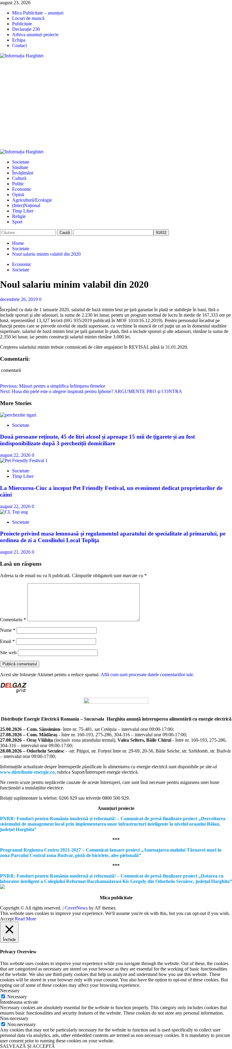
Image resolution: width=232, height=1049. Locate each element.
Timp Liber (23, 210)
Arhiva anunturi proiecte (35, 34)
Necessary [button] (10, 990)
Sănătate (20, 167)
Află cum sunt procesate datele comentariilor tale (147, 674)
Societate (20, 162)
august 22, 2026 (16, 455)
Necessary (17, 996)
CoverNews (76, 907)
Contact (19, 45)
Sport (17, 221)
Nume (7, 630)
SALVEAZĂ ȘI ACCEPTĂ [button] (27, 1046)
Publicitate (22, 23)
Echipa (18, 40)
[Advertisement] (116, 104)
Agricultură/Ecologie (32, 200)
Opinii (18, 194)
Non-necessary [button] (14, 1018)
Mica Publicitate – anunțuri (37, 12)
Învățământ (22, 172)
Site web (8, 652)
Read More (25, 918)
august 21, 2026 (16, 552)
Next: (91, 391)
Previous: (52, 386)
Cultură (19, 178)
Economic (21, 189)
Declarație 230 (26, 29)
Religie (19, 216)
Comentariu (13, 619)
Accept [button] (7, 918)
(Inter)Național (26, 205)
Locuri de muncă (28, 18)
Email (7, 641)
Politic (18, 183)
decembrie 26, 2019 (19, 299)
